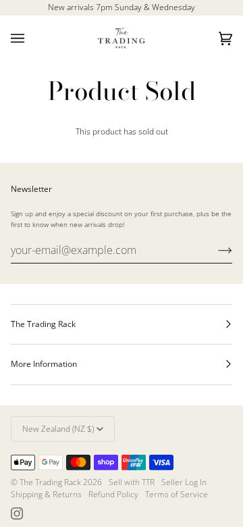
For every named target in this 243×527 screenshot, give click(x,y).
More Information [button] (44, 364)
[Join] (214, 250)
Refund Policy (113, 494)
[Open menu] (31, 38)
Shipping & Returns (46, 494)
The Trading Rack (50, 482)
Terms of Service (176, 494)
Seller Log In (184, 482)
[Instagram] (17, 513)
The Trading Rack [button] (43, 324)
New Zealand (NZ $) (58, 428)
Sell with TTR (132, 482)
